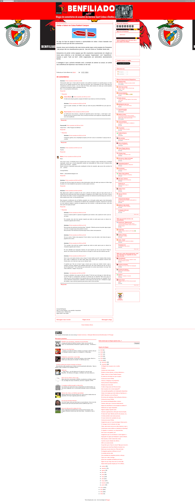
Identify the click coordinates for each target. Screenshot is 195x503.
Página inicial (86, 319)
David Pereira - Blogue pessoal (125, 222)
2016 (101, 356)
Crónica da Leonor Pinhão (107, 399)
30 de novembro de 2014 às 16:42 (77, 235)
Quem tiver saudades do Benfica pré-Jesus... (112, 459)
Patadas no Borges (122, 234)
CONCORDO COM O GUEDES (124, 206)
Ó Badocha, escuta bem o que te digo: (71, 357)
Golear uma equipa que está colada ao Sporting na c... (114, 393)
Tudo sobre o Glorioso (123, 178)
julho (103, 472)
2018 (101, 352)
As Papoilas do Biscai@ (123, 210)
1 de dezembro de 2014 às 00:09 (77, 273)
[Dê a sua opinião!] (83, 72)
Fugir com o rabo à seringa (107, 457)
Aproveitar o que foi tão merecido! (124, 159)
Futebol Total (121, 229)
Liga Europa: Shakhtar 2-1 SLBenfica (125, 174)
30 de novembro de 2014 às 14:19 (77, 225)
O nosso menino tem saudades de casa (111, 418)
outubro (104, 466)
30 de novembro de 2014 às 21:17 (77, 256)
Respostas (64, 94)
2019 (101, 350)
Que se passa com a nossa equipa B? (110, 388)
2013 (101, 487)
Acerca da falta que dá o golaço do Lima (71, 408)
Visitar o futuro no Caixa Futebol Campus (111, 374)
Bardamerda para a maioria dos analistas (125, 241)
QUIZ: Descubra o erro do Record (109, 395)
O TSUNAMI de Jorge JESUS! (124, 246)
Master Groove (121, 279)
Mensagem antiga (107, 319)
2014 (101, 360)
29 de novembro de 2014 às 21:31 (73, 147)
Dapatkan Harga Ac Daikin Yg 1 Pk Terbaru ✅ (127, 230)
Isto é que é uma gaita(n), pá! (108, 432)
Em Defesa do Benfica (123, 264)
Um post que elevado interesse (69, 400)
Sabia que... (64, 370)
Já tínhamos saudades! (122, 169)
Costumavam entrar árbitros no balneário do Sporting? (114, 428)
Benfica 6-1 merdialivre (122, 110)
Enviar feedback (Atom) (87, 324)
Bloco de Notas (121, 138)
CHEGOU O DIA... (121, 211)
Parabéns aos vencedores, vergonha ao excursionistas (75, 341)
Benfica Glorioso (122, 98)
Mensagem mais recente (64, 319)
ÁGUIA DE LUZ (121, 183)
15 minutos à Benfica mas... (123, 144)
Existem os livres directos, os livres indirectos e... (113, 372)
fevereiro (104, 482)
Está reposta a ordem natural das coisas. (111, 438)
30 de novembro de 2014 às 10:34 (77, 135)
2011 (101, 491)
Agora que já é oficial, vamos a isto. (70, 377)
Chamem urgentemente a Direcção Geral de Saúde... (114, 411)
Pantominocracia (122, 244)
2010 (101, 493)
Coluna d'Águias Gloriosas (124, 148)
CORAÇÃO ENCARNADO (123, 198)
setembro (104, 468)
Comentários (121, 74)
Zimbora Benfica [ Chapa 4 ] (123, 184)
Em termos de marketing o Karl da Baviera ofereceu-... (114, 397)
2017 (101, 354)
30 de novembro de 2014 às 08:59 (73, 180)
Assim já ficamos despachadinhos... (110, 382)
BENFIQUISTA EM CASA (123, 104)
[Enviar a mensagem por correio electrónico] (79, 72)
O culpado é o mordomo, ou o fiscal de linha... (112, 430)
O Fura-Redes (121, 128)
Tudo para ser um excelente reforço (125, 105)
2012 (101, 489)
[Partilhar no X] (85, 72)
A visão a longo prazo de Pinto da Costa (111, 386)
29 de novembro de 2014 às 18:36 (73, 80)
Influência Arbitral (122, 114)
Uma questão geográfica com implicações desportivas (114, 391)
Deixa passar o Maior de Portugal (125, 158)
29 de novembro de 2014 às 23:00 (80, 111)
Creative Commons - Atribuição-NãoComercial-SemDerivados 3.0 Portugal (95, 334)
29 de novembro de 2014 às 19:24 (75, 125)
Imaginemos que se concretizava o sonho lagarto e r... (114, 434)
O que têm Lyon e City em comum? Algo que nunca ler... (115, 445)
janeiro (103, 485)
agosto (103, 470)
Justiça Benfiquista (122, 121)
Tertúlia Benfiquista (122, 133)
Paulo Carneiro (68, 111)
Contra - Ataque (121, 239)
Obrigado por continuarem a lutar (124, 154)
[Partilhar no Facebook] (86, 72)
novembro (104, 364)
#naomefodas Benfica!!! (123, 163)
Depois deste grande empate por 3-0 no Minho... (113, 463)
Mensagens (121, 71)
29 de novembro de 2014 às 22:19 (82, 96)
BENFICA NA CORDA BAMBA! (124, 270)
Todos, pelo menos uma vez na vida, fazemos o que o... (114, 426)
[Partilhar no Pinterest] (87, 72)
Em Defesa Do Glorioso (123, 269)
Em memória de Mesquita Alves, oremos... (111, 401)
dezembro (104, 362)
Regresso (120, 134)
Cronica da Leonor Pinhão (107, 378)
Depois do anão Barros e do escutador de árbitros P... (114, 405)
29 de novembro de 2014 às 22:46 (77, 103)
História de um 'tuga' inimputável (109, 407)
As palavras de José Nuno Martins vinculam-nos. (113, 447)
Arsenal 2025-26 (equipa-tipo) (123, 139)
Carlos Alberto (67, 96)
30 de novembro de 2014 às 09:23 (73, 190)
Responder (63, 91)
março (103, 480)
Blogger (108, 499)
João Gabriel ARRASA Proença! (124, 149)
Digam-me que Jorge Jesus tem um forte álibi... (112, 461)
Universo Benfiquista (122, 143)
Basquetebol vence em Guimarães (124, 179)
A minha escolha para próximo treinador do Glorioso (68, 364)
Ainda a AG (120, 195)
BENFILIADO (122, 34)
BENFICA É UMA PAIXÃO (123, 205)
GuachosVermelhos (122, 109)
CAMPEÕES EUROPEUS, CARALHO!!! (125, 164)
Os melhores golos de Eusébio (124, 129)
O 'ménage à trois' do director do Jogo (110, 424)
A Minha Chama (121, 188)
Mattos (62, 156)
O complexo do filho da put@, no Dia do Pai (72, 385)
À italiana (103, 368)
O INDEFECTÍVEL (122, 81)
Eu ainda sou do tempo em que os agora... (111, 376)
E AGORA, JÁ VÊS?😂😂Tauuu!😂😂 (125, 94)
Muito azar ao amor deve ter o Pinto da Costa (112, 449)
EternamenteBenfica (122, 93)
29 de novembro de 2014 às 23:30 (72, 156)
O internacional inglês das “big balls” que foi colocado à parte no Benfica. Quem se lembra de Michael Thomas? (127, 224)
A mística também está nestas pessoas (110, 415)
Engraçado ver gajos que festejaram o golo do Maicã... (114, 436)
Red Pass (120, 274)
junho (103, 474)
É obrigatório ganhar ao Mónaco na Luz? (111, 451)
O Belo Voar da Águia (122, 87)
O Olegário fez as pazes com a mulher (110, 366)
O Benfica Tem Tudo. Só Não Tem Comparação (127, 265)
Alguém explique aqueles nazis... (109, 409)
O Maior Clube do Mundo (123, 173)
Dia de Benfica (121, 168)
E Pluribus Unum (122, 153)
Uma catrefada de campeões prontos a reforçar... (113, 455)
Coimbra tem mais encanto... (108, 370)
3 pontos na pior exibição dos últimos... (110, 440)
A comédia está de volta (107, 453)
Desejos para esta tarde (107, 384)
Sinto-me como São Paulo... (68, 349)
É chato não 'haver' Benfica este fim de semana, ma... (114, 413)
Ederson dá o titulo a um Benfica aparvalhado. (73, 393)
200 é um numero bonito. (107, 442)
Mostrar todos (136, 214)
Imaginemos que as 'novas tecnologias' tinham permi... (114, 422)
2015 (101, 358)
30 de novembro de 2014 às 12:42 (77, 212)
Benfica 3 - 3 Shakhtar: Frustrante (124, 275)
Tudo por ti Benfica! (122, 193)
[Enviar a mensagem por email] (82, 72)
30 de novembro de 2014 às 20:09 (77, 243)
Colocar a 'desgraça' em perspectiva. (110, 380)
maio (103, 476)
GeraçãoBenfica (121, 258)
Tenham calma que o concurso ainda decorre (112, 403)
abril (103, 478)
